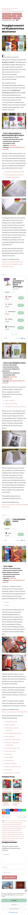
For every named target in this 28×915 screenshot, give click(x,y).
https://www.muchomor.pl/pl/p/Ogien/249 (14, 712)
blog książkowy (18, 822)
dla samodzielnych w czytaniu (13, 148)
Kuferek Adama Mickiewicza (13, 733)
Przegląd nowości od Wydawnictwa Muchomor (13, 28)
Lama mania (8, 769)
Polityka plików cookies (13, 912)
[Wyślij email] (4, 810)
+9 (18, 820)
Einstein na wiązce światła (12, 739)
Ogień (9, 834)
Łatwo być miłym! (10, 751)
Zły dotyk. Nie (9, 760)
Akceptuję (14, 900)
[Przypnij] (16, 810)
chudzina (12, 145)
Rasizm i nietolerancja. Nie (12, 766)
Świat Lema (8, 754)
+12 (11, 820)
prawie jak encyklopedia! (9, 378)
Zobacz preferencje (14, 908)
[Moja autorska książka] (7, 887)
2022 (21, 820)
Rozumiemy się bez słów (12, 748)
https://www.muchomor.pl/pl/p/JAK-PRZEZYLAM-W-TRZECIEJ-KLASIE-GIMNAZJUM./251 (12, 264)
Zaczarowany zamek (11, 403)
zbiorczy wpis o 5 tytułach (12, 772)
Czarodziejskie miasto (7, 824)
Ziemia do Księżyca (10, 763)
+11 (8, 820)
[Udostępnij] (8, 810)
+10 (6, 820)
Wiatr (6, 602)
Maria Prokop (11, 832)
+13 (13, 820)
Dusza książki (9, 757)
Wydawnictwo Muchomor (8, 840)
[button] (26, 890)
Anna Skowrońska (10, 822)
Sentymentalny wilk (11, 721)
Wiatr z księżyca (9, 400)
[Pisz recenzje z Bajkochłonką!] (20, 887)
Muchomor (4, 834)
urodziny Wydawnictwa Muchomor (14, 838)
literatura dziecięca (12, 828)
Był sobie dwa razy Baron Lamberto (15, 406)
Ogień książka (14, 834)
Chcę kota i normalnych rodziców (14, 172)
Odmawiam (14, 904)
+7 (15, 820)
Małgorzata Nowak (13, 830)
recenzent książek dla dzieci (13, 836)
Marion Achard (18, 832)
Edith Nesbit (16, 824)
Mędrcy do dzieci (10, 725)
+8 (17, 820)
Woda (7, 605)
